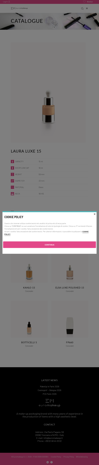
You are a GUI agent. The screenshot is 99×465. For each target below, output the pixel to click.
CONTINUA (49, 245)
